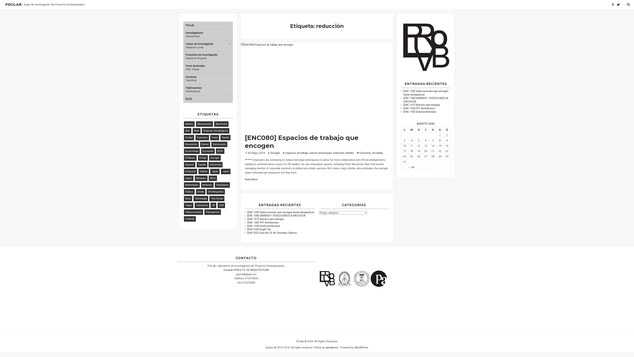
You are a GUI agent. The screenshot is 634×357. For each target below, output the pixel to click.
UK (213, 205)
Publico (189, 191)
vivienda (189, 218)
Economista (191, 151)
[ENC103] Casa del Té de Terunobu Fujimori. (272, 232)
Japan (215, 171)
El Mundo (190, 157)
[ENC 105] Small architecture (263, 226)
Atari (196, 130)
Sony (188, 198)
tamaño (349, 153)
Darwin (225, 137)
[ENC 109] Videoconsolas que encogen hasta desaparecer (280, 212)
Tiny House (217, 198)
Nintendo (207, 184)
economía (207, 151)
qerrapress (332, 347)
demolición (191, 144)
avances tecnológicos (215, 130)
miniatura (201, 178)
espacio (189, 164)
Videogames (212, 212)
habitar (204, 171)
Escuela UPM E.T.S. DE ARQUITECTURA (246, 270)
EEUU (220, 151)
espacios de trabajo (296, 153)
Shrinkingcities (216, 191)
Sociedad (377, 153)
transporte (202, 205)
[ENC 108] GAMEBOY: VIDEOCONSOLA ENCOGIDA (276, 215)
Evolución (190, 171)
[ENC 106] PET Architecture (263, 222)
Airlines (189, 123)
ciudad (189, 137)
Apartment (221, 123)
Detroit (205, 144)
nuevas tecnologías (320, 153)
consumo (202, 137)
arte (187, 130)
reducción (338, 153)
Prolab (13, 4)
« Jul (411, 167)
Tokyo (188, 205)
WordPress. (362, 347)
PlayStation (222, 184)
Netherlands (191, 184)
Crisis (215, 137)
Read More (251, 179)
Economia (365, 153)
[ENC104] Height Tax (259, 229)
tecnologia (201, 198)
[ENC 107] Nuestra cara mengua (265, 219)
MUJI (213, 178)
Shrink (200, 191)
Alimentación (204, 123)
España (202, 164)
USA (221, 205)
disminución (219, 144)
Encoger (275, 153)
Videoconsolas (193, 212)
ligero (188, 178)
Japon (225, 171)
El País (202, 157)
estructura (215, 164)
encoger (215, 157)
